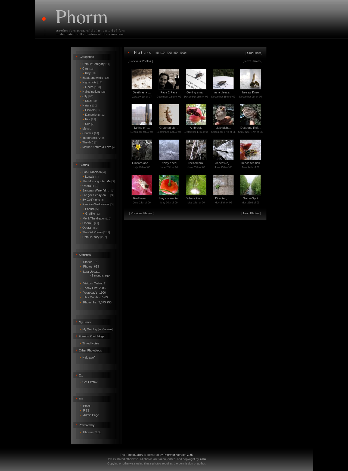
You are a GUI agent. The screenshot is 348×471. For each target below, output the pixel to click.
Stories (84, 165)
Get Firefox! (90, 382)
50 (176, 52)
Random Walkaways (97, 204)
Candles (89, 133)
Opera (92, 87)
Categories (87, 56)
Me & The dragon (95, 218)
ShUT (90, 100)
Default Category (95, 63)
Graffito (92, 213)
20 (169, 52)
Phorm (81, 16)
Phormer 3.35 (92, 432)
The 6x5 (88, 142)
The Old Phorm (95, 232)
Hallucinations (93, 91)
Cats (87, 68)
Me (86, 128)
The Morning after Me (97, 181)
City (86, 96)
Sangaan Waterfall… (97, 190)
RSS (86, 410)
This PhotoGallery (132, 454)
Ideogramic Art (92, 137)
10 (162, 52)
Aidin (203, 459)
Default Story (93, 236)
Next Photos (252, 61)
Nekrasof (88, 357)
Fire (89, 119)
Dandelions (94, 114)
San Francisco (93, 172)
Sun (88, 123)
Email (86, 405)
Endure (91, 209)
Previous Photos (140, 61)
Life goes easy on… (97, 195)
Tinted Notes (90, 343)
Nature (88, 105)
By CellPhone (92, 199)
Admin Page (91, 415)
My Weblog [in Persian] (97, 329)
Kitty (90, 73)
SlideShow (254, 53)
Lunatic (91, 176)
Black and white (95, 77)
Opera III (89, 185)
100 (183, 52)
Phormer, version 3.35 (178, 454)
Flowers (92, 110)
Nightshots (91, 82)
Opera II (89, 223)
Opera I (89, 227)
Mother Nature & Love (98, 147)
